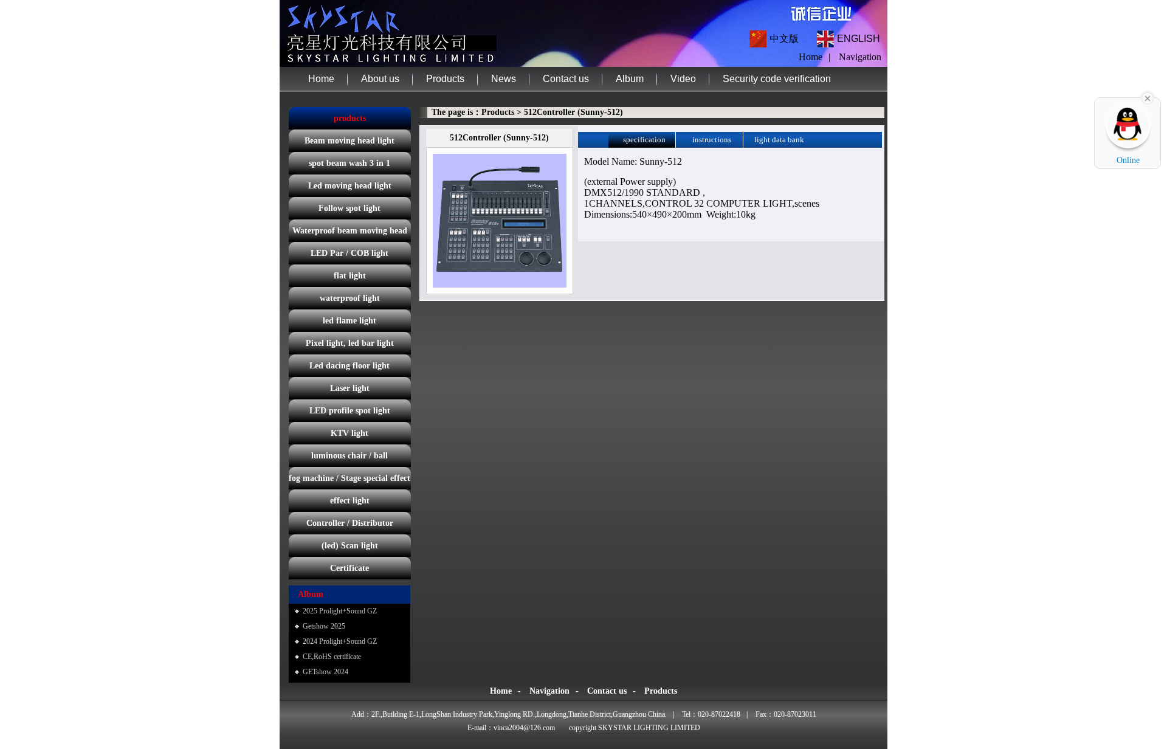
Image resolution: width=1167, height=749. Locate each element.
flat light (350, 275)
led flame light (349, 320)
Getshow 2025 (324, 626)
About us (380, 79)
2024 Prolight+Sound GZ (340, 641)
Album (630, 79)
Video (683, 79)
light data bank (779, 139)
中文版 (784, 38)
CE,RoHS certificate (332, 656)
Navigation (860, 57)
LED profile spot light (349, 410)
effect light (350, 500)
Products (445, 79)
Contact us (566, 79)
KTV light (349, 433)
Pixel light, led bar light (350, 343)
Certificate (349, 568)
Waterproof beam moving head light (349, 234)
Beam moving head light (349, 140)
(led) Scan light (350, 545)
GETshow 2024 (325, 672)
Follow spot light (349, 208)
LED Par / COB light (349, 253)
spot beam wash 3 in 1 (349, 163)
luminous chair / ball (349, 455)
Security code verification (777, 79)
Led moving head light (349, 185)
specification (644, 139)
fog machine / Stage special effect (349, 478)
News (503, 79)
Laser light (350, 388)
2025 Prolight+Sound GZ (340, 611)
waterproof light (350, 298)
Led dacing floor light (349, 365)
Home (321, 79)
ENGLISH (858, 38)
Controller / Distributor (349, 523)
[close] (1147, 97)
